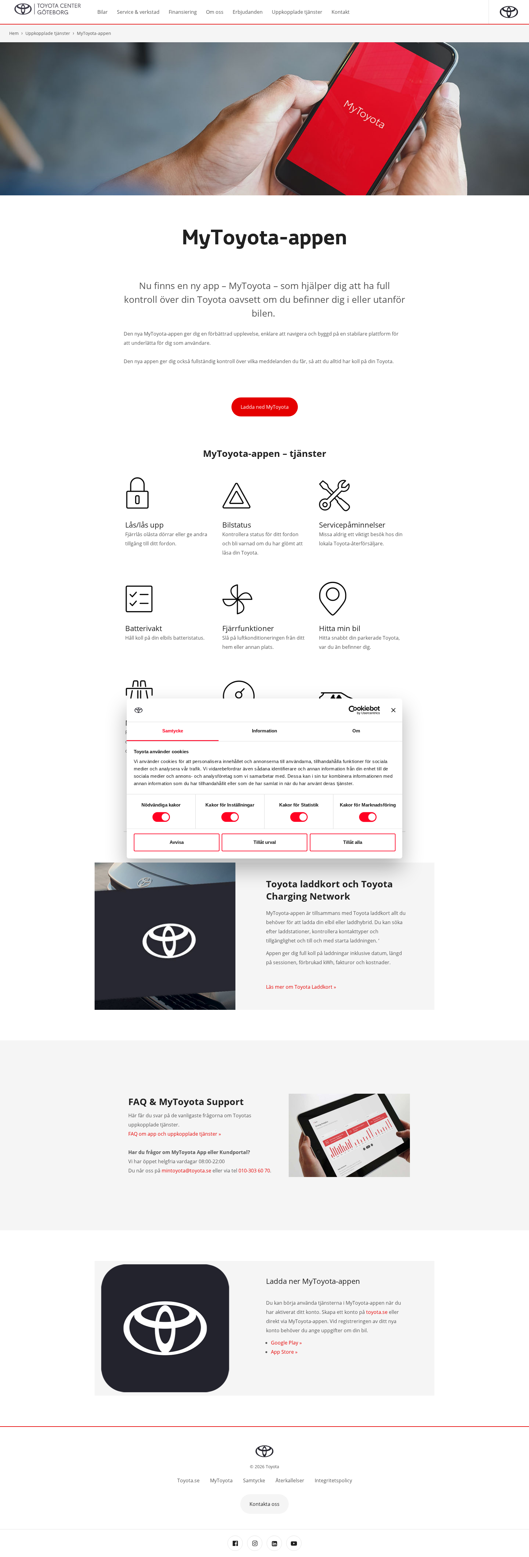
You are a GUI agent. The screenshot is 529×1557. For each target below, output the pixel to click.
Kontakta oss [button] (264, 1504)
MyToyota (221, 1480)
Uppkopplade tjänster (47, 33)
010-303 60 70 (254, 1170)
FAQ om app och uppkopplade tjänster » (174, 1133)
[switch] (230, 817)
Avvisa (177, 842)
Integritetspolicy (333, 1480)
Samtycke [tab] (172, 731)
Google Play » (286, 1342)
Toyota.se (188, 1480)
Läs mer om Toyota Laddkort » (301, 986)
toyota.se (377, 1312)
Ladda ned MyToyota (265, 407)
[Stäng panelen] (393, 710)
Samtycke (254, 1480)
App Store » (284, 1351)
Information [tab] (264, 731)
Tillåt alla (352, 842)
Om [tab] (356, 731)
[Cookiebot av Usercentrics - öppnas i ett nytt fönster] (353, 710)
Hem (14, 33)
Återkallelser (290, 1480)
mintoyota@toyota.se (186, 1170)
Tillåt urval (264, 842)
